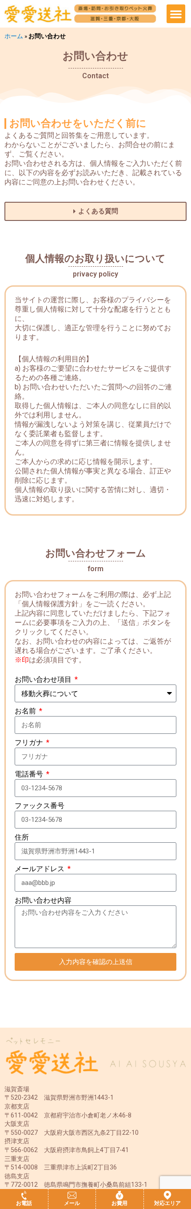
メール (72, 1203)
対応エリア (167, 1203)
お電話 (24, 1203)
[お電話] (24, 1195)
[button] (176, 13)
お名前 (26, 711)
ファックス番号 (39, 805)
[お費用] (119, 1195)
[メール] (72, 1195)
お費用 (119, 1203)
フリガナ (30, 742)
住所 (22, 837)
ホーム (13, 36)
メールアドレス (40, 869)
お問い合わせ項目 (44, 679)
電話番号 (30, 774)
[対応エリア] (167, 1195)
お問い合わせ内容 (43, 900)
